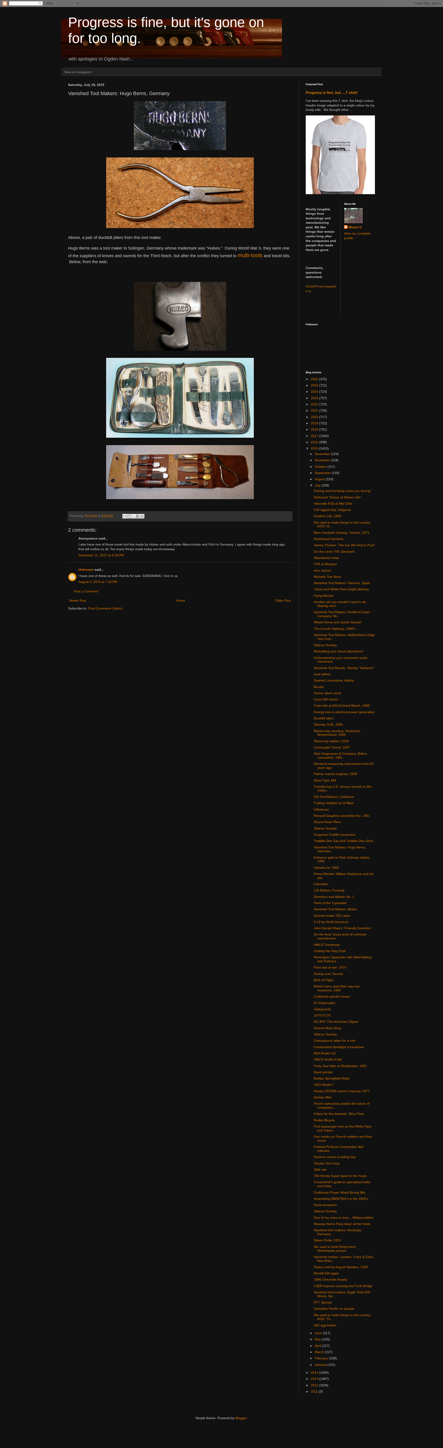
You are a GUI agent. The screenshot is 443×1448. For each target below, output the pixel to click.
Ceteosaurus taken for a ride (335, 1040)
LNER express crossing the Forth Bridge (343, 1286)
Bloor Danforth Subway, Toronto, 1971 (341, 532)
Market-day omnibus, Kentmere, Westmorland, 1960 (337, 733)
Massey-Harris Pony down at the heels (342, 1224)
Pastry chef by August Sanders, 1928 (341, 1267)
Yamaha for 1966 (326, 867)
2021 (315, 410)
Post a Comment (86, 591)
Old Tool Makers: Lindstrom (334, 797)
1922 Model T (324, 1084)
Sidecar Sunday (325, 645)
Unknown (85, 569)
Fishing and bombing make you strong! (342, 491)
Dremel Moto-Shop (327, 1028)
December (323, 454)
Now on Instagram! (78, 72)
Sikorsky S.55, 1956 (328, 724)
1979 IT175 (322, 1015)
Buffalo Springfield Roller (332, 1078)
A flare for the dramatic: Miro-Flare (339, 1114)
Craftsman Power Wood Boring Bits (339, 1192)
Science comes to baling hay (335, 1157)
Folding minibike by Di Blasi (334, 803)
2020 (315, 417)
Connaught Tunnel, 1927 (332, 747)
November (323, 460)
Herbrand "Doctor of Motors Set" (337, 497)
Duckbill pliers (324, 718)
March (320, 1352)
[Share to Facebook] (137, 516)
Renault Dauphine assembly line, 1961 (342, 816)
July (318, 485)
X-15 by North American (331, 922)
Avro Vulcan (322, 570)
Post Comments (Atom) (105, 608)
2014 (315, 1372)
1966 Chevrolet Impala (330, 1279)
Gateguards (322, 1009)
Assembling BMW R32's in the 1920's (341, 1199)
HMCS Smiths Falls (328, 1059)
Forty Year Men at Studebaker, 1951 (340, 1066)
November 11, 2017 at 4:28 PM (101, 555)
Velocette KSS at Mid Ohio (333, 503)
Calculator (321, 884)
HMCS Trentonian (327, 945)
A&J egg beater (325, 1325)
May (318, 1339)
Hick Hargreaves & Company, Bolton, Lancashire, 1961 (341, 755)
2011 (315, 1391)
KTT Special (323, 1302)
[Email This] (124, 516)
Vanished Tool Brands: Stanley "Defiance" (344, 668)
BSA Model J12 (325, 1053)
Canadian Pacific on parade (334, 1308)
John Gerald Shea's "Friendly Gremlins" (343, 928)
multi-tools (250, 255)
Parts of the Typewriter (330, 903)
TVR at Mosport (325, 564)
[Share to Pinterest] (142, 516)
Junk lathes (322, 674)
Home (180, 600)
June (319, 1333)
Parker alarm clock (327, 693)
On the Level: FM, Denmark (334, 551)
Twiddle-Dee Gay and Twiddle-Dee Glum (343, 841)
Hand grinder (323, 1072)
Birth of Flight (323, 980)
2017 (315, 436)
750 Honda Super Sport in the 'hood (340, 1176)
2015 (315, 448)
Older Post (283, 600)
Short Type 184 (325, 780)
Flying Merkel (323, 595)
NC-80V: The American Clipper (336, 1021)
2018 (315, 429)
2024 (315, 391)
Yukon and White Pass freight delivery (341, 589)
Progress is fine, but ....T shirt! (332, 92)
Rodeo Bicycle (324, 1120)
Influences (321, 809)
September (323, 473)
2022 (315, 404)
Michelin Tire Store (327, 577)
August (320, 479)
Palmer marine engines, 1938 (335, 774)
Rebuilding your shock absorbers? (339, 651)
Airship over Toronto (328, 974)
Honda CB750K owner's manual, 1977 (342, 1091)
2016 (315, 442)
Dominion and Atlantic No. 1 (334, 897)
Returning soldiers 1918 (331, 741)
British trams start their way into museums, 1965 (337, 988)
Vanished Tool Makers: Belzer (335, 909)
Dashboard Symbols (328, 539)
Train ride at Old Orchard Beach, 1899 (342, 705)
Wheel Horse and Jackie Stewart (337, 622)
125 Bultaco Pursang (329, 890)
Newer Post (77, 600)
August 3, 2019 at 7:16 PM (97, 582)
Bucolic (319, 687)
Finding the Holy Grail (329, 951)
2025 (315, 385)
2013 (315, 1379)
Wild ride (320, 1169)
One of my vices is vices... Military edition (344, 1217)
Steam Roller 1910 (327, 1240)
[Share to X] (133, 516)
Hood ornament (325, 1205)
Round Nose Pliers (327, 822)
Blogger (241, 1418)
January (321, 1365)
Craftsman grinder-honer (332, 996)
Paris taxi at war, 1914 (330, 967)
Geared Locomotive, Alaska (334, 680)
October (321, 466)
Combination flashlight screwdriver (339, 1047)
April (318, 1346)
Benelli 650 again (326, 1273)
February (322, 1358)
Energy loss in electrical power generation (344, 712)
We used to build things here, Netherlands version (335, 1248)
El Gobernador (324, 1003)
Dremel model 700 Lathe (332, 915)
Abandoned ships (326, 558)
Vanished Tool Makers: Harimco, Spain (342, 583)
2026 (315, 379)
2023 (315, 398)
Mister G (355, 227)
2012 (315, 1385)
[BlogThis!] (129, 516)
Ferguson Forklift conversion (335, 834)
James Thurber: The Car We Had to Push (344, 545)
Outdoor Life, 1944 (327, 516)
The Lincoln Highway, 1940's (335, 628)
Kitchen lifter (323, 1097)
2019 (315, 423)
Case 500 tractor (326, 699)
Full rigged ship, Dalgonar (332, 510)
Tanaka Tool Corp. (327, 1163)
